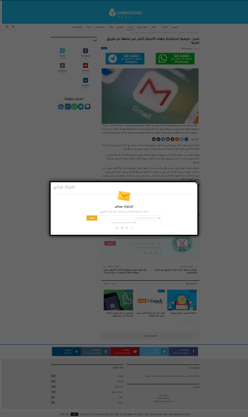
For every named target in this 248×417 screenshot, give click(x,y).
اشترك (92, 218)
